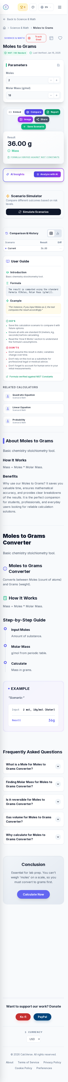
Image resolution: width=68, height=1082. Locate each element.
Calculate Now (33, 894)
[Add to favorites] (60, 38)
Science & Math (19, 27)
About (9, 1062)
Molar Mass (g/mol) (18, 88)
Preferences (44, 1068)
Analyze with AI (49, 174)
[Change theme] (33, 7)
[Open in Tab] (51, 38)
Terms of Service (28, 1062)
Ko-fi (23, 1016)
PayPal (42, 1016)
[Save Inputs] (58, 65)
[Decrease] (51, 80)
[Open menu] (59, 7)
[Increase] (56, 80)
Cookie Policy (23, 1068)
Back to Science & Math (21, 19)
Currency (35, 1032)
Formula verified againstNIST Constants (35, 157)
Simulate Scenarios (36, 211)
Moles (10, 72)
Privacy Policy (52, 1062)
